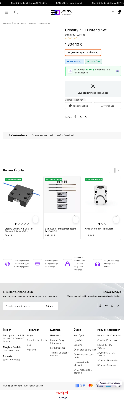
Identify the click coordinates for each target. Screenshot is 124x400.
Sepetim (78, 345)
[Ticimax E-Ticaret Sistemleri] (62, 397)
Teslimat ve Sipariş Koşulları (59, 354)
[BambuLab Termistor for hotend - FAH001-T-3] (62, 200)
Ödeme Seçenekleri (42, 135)
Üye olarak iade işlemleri (81, 363)
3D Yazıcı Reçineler (106, 365)
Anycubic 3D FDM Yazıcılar (106, 354)
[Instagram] (100, 305)
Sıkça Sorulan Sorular (37, 340)
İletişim (30, 335)
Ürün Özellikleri (18, 135)
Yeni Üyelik (79, 335)
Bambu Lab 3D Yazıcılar (109, 335)
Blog (29, 345)
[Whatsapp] (112, 305)
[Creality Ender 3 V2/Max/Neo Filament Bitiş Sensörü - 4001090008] (21, 200)
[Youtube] (106, 305)
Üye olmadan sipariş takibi (84, 356)
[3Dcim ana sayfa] (62, 12)
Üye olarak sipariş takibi (85, 349)
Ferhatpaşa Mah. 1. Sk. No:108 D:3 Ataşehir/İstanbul (14, 338)
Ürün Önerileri (65, 135)
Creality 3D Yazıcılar (107, 340)
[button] (15, 224)
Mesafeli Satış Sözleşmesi (57, 341)
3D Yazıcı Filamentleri (107, 360)
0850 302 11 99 (11, 350)
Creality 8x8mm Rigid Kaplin (99, 228)
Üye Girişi (78, 340)
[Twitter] (118, 305)
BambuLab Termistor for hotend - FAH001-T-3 (61, 230)
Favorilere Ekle (35, 219)
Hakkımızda (55, 335)
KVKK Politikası (57, 348)
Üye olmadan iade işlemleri (83, 371)
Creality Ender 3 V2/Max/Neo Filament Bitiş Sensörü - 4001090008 (19, 230)
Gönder (50, 306)
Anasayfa (31, 349)
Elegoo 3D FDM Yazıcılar (105, 346)
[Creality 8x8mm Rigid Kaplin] (102, 200)
